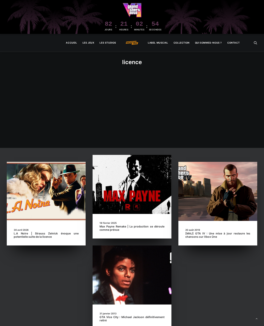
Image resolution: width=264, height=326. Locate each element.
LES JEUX (88, 42)
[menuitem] (71, 43)
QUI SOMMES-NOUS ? (208, 42)
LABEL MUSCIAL (158, 42)
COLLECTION (182, 42)
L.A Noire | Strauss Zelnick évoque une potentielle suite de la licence (46, 235)
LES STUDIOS (108, 42)
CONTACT (233, 42)
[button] (255, 43)
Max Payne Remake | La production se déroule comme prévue (132, 228)
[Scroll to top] (257, 318)
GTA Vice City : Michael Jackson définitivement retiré (132, 318)
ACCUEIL (71, 42)
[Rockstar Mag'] (132, 43)
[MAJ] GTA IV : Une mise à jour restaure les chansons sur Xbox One (217, 235)
